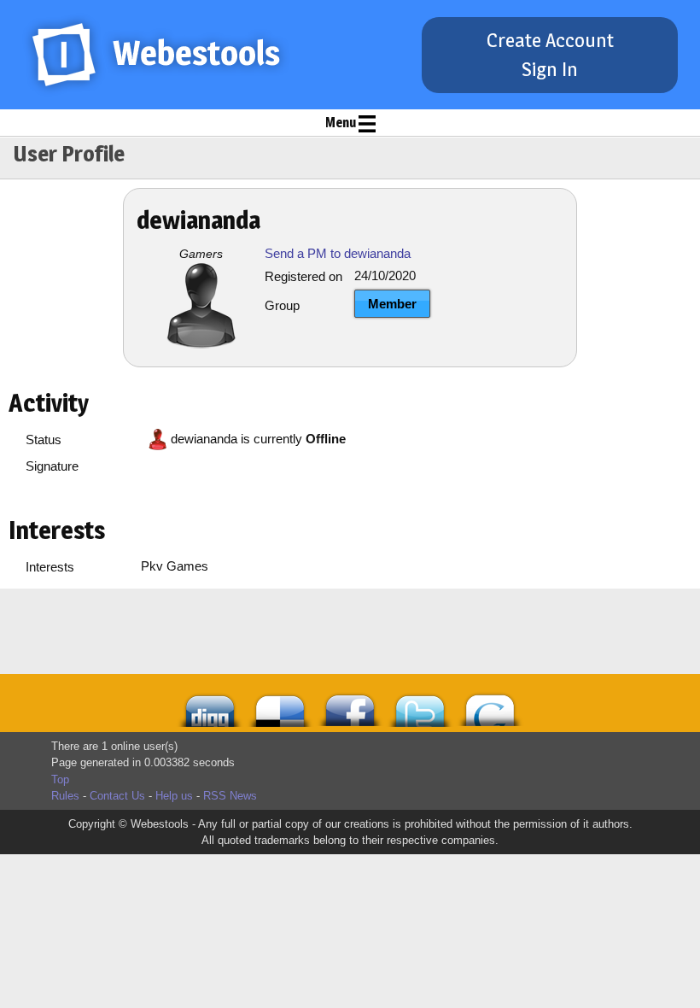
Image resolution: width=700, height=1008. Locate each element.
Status (43, 439)
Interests (50, 567)
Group (282, 305)
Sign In (550, 69)
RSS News (230, 795)
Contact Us (117, 795)
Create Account (550, 40)
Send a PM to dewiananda (338, 253)
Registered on (303, 276)
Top (60, 779)
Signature (52, 466)
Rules (65, 795)
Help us (174, 795)
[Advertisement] (277, 631)
